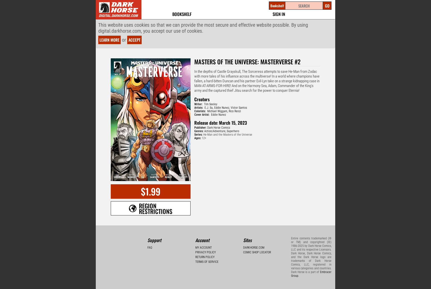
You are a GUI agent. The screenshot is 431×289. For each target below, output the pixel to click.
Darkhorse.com (253, 247)
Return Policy (205, 257)
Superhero (233, 131)
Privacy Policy (205, 252)
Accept (134, 40)
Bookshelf (182, 14)
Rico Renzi (235, 111)
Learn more (109, 40)
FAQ (149, 247)
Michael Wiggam (217, 111)
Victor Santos (239, 107)
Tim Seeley (210, 104)
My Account (203, 247)
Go (327, 6)
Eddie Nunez (221, 107)
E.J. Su (209, 107)
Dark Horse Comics (218, 127)
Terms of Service (206, 262)
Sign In (279, 14)
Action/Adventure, (215, 131)
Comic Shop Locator (257, 252)
